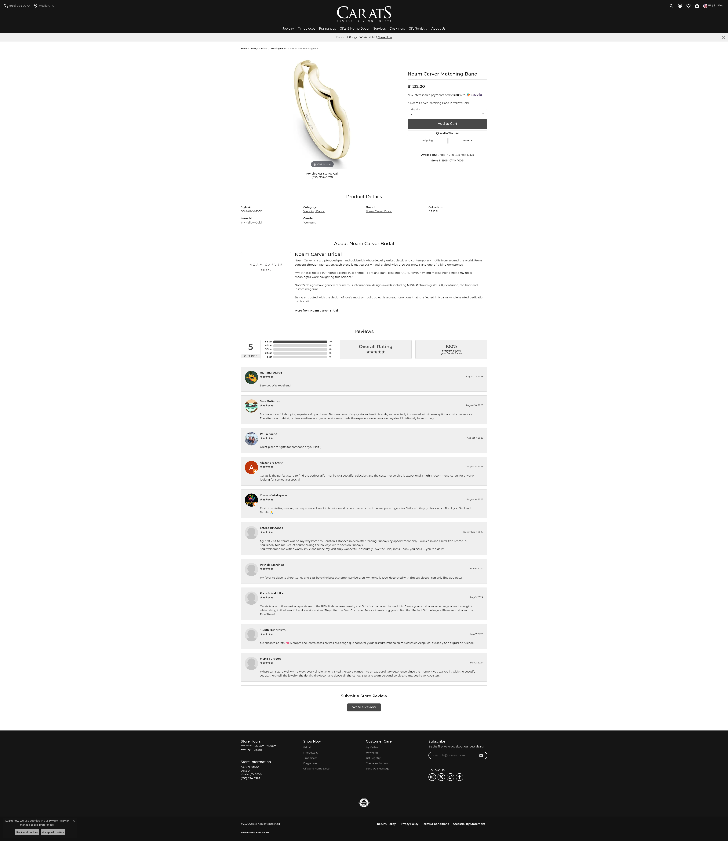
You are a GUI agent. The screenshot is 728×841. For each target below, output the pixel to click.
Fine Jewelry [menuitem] (310, 752)
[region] (322, 112)
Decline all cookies (27, 832)
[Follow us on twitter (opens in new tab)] (441, 777)
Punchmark (263, 833)
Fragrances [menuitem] (310, 763)
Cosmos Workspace (273, 495)
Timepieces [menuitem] (310, 757)
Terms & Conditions (435, 824)
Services (379, 28)
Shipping (427, 141)
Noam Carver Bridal (379, 211)
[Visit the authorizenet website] (364, 803)
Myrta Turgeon (270, 659)
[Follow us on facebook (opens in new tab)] (459, 777)
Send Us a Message (377, 768)
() (331, 342)
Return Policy (386, 824)
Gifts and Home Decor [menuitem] (316, 768)
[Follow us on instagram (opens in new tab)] (432, 777)
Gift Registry (418, 28)
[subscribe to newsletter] (481, 755)
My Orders (372, 747)
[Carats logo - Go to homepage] (364, 14)
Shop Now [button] (385, 37)
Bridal (264, 49)
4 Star (268, 346)
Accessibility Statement (469, 824)
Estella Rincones (271, 528)
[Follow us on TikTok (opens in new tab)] (450, 777)
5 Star (268, 342)
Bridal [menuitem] (307, 747)
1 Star (269, 357)
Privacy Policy (408, 824)
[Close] (723, 37)
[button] (671, 5)
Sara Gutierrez (270, 401)
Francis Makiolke (271, 593)
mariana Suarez (271, 372)
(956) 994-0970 (322, 177)
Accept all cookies (53, 832)
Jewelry (288, 28)
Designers (397, 28)
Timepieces (306, 28)
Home (244, 49)
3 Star (268, 349)
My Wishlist (372, 752)
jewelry (254, 49)
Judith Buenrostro (273, 630)
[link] (17, 5)
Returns (467, 141)
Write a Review (364, 707)
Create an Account (377, 763)
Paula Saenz (268, 434)
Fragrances (327, 28)
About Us (438, 28)
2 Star (268, 353)
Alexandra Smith (271, 463)
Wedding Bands (278, 49)
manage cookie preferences (37, 824)
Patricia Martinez (272, 565)
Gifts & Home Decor (354, 28)
